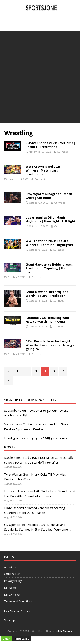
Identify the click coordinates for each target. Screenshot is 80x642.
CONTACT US (12, 574)
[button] (74, 36)
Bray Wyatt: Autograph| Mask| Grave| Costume (50, 196)
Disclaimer (11, 588)
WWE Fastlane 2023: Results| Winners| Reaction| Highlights (49, 243)
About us (10, 567)
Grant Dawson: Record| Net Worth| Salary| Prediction (47, 294)
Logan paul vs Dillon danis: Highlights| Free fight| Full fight (51, 219)
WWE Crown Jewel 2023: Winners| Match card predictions (43, 170)
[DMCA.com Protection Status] (16, 640)
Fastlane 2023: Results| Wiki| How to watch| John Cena (48, 320)
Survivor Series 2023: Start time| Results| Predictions (50, 145)
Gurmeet (62, 151)
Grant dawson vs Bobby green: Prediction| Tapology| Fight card (49, 268)
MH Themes (65, 631)
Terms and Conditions (18, 601)
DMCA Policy (12, 594)
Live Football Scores (17, 611)
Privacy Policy (13, 581)
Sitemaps (10, 620)
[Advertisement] (40, 82)
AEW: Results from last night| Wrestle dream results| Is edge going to (50, 345)
